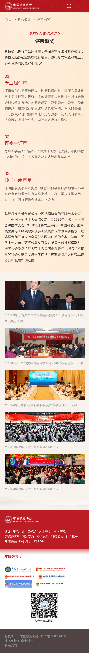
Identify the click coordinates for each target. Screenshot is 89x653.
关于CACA (29, 531)
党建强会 (11, 541)
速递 (8, 531)
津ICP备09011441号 (53, 636)
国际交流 (28, 536)
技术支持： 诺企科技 (19, 640)
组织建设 (25, 541)
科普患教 (42, 536)
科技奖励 (57, 536)
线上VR (39, 541)
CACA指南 (12, 536)
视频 (16, 531)
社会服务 (72, 536)
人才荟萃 (45, 531)
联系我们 (11, 645)
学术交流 (59, 531)
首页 (8, 19)
